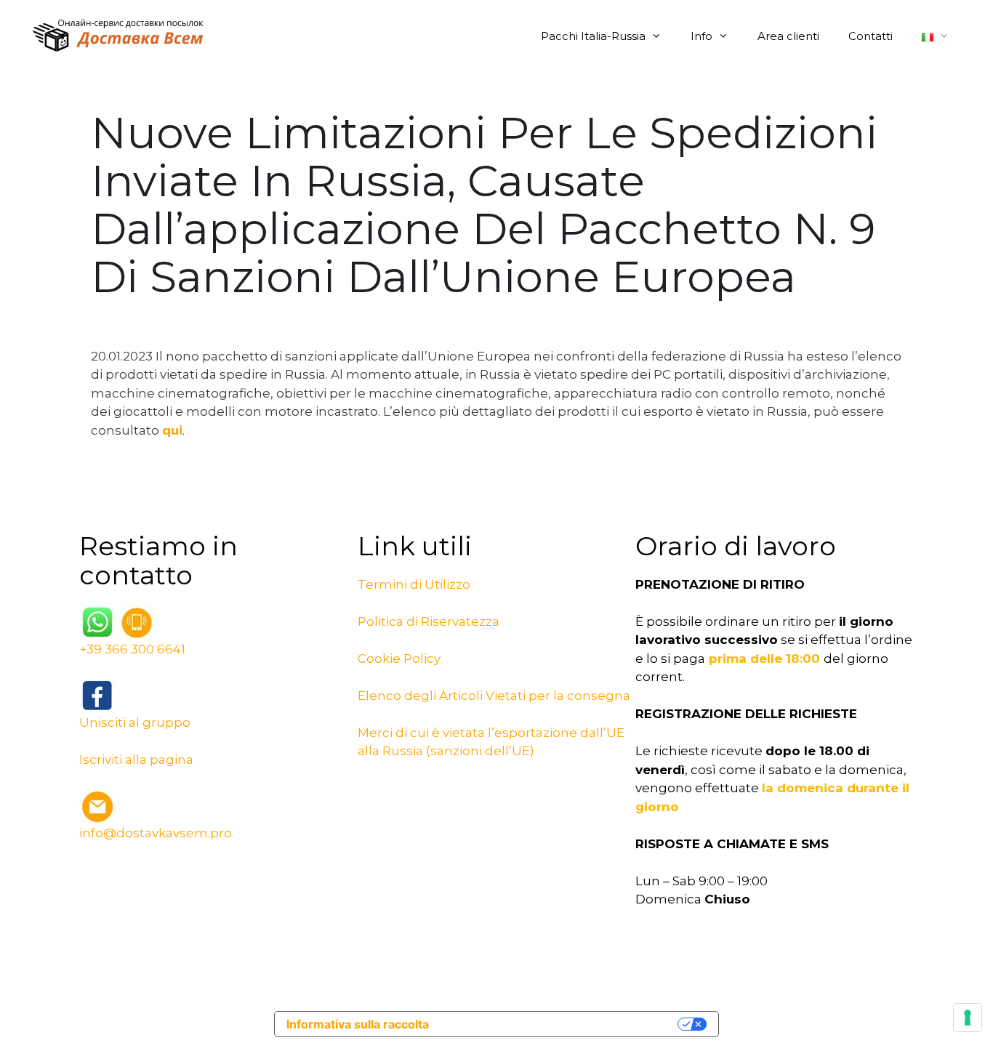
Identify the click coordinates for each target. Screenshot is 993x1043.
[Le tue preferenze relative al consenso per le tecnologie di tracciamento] (967, 1017)
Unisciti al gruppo (134, 722)
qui (172, 430)
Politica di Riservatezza (428, 621)
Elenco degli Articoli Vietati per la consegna (494, 695)
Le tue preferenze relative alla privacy (560, 1024)
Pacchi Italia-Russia (593, 36)
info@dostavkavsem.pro (155, 833)
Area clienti (788, 36)
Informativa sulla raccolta (357, 1024)
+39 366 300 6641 (132, 649)
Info (701, 36)
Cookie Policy (399, 658)
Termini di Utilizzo (414, 584)
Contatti (870, 36)
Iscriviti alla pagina (136, 759)
